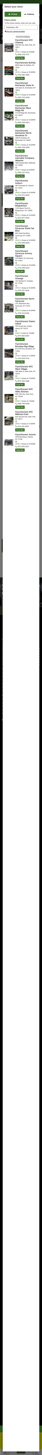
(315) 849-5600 (23, 243)
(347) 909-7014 (23, 358)
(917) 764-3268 (23, 381)
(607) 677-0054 (23, 218)
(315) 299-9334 (23, 268)
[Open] (36, 27)
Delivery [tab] (30, 14)
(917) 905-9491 (23, 336)
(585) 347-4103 (23, 172)
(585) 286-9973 (23, 122)
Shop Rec (20, 58)
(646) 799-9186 (23, 404)
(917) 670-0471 (23, 446)
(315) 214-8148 (23, 313)
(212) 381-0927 (23, 426)
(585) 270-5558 (23, 97)
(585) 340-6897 (23, 147)
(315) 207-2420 (23, 290)
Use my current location (15, 31)
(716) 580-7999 (23, 75)
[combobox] (19, 27)
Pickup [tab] (14, 14)
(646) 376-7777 (23, 54)
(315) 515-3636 (23, 195)
